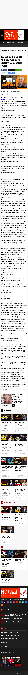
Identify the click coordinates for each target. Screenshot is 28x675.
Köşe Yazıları (9, 48)
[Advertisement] (14, 15)
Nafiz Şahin (21, 431)
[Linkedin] (11, 602)
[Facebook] (2, 602)
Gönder (19, 69)
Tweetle (12, 69)
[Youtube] (14, 602)
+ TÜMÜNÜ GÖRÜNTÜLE (22, 628)
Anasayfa (3, 48)
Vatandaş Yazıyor (6, 476)
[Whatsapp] (20, 602)
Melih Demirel (5, 498)
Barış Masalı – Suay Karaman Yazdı (14, 42)
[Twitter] (5, 602)
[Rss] (2, 605)
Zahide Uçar (5, 389)
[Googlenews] (23, 602)
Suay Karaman (8, 431)
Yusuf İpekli (5, 453)
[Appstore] (26, 602)
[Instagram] (8, 602)
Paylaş (5, 69)
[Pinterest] (17, 602)
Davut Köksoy (19, 476)
